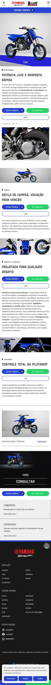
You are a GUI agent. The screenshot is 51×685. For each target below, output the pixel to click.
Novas (4, 596)
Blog (3, 612)
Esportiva (29, 574)
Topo (46, 547)
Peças (4, 604)
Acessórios (30, 604)
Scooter (5, 570)
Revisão (4, 608)
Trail (3, 574)
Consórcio (29, 600)
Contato (28, 608)
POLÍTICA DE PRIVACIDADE (34, 612)
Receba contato (22, 10)
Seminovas (29, 596)
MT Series (5, 578)
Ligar (25, 117)
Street (28, 570)
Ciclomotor (6, 582)
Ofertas (5, 600)
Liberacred (6, 616)
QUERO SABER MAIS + (10, 514)
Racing (28, 578)
